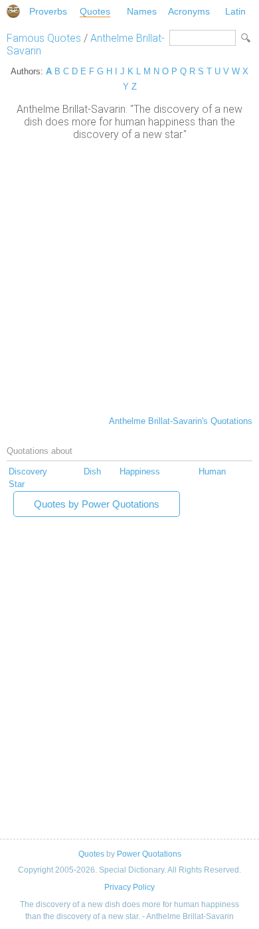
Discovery (28, 471)
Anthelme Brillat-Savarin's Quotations (180, 421)
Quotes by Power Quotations (96, 504)
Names (142, 11)
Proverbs (48, 11)
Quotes (95, 11)
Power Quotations (149, 854)
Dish (92, 471)
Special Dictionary (13, 11)
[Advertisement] (129, 276)
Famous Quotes (44, 38)
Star (17, 484)
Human (212, 471)
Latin (235, 11)
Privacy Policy (129, 887)
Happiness (140, 471)
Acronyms (189, 11)
